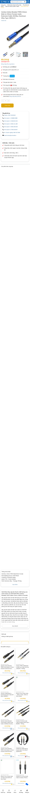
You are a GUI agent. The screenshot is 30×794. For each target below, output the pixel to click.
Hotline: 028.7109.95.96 (9, 115)
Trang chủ (3, 5)
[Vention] (12, 76)
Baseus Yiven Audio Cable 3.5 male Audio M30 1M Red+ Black (7, 778)
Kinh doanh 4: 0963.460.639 (11, 126)
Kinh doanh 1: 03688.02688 (10, 118)
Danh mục (3, 792)
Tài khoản (9, 792)
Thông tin (27, 792)
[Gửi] (24, 1)
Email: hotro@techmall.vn (10, 135)
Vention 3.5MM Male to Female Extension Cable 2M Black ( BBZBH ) (7, 695)
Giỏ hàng (21, 792)
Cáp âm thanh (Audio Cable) (12, 6)
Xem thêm (14, 626)
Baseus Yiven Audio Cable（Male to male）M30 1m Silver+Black (22, 695)
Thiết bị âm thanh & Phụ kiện (14, 5)
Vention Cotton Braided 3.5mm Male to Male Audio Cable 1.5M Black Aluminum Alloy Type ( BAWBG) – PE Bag (7, 722)
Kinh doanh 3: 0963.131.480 (11, 124)
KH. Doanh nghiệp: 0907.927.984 (12, 132)
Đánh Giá (3, 20)
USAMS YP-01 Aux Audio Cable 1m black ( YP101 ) (22, 777)
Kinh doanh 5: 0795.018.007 (11, 129)
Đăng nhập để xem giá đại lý (7, 64)
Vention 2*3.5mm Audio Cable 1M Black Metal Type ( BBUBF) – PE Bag (22, 722)
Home (15, 792)
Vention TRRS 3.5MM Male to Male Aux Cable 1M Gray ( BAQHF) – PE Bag (22, 667)
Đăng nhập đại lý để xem (15, 96)
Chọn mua (7, 105)
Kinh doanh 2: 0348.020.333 (11, 121)
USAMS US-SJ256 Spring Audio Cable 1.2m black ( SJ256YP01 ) (22, 750)
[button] (8, 2)
